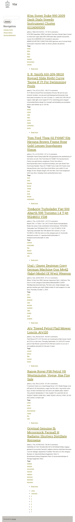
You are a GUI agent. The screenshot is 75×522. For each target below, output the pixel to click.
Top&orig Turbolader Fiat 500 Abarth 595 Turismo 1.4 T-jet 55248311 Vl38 (48, 213)
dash (28, 54)
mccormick (30, 469)
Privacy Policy (8, 33)
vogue (29, 413)
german (29, 305)
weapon (29, 318)
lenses (29, 196)
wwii (28, 316)
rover (28, 405)
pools (29, 128)
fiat (28, 248)
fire (28, 416)
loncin (29, 362)
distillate (30, 480)
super (29, 48)
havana (29, 183)
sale (28, 419)
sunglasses (30, 199)
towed (29, 351)
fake (28, 310)
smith (29, 109)
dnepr (29, 297)
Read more (34, 69)
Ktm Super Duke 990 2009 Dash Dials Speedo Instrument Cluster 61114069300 (46, 21)
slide (28, 115)
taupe (29, 123)
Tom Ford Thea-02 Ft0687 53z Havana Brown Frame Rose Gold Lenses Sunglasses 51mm (48, 144)
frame (29, 188)
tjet (28, 256)
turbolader (30, 245)
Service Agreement (10, 35)
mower (29, 359)
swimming (30, 125)
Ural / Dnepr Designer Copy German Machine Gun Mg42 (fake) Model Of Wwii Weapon (49, 269)
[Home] (7, 4)
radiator (29, 474)
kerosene (30, 482)
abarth (29, 250)
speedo (29, 59)
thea (28, 180)
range (29, 403)
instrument (30, 62)
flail (28, 356)
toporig (29, 242)
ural (28, 294)
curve (29, 120)
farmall (29, 471)
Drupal (14, 519)
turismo (29, 253)
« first (33, 491)
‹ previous (34, 493)
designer (29, 300)
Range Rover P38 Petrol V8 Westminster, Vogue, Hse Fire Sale (48, 375)
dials (28, 56)
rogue (29, 112)
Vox (14, 4)
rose (28, 191)
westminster (31, 411)
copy (28, 302)
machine (29, 308)
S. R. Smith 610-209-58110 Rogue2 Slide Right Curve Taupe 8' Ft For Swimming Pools (46, 80)
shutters (30, 477)
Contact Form (8, 30)
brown (29, 186)
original (29, 464)
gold (28, 194)
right (28, 117)
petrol (29, 354)
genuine (29, 466)
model (29, 313)
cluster (29, 64)
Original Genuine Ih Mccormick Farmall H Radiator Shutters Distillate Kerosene (47, 434)
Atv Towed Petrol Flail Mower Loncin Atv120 (49, 330)
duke (28, 51)
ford (28, 178)
